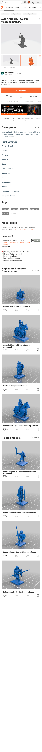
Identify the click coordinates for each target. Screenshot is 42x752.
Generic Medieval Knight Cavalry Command (16, 346)
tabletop (15, 209)
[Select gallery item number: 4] (23, 302)
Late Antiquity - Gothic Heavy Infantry (18, 592)
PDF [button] (38, 127)
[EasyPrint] (24, 2)
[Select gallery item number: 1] (18, 302)
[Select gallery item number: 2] (20, 302)
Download (22, 90)
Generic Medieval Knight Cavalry (16, 306)
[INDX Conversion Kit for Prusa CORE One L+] (21, 109)
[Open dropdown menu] (39, 18)
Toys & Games (17, 14)
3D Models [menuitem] (9, 7)
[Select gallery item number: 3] (21, 381)
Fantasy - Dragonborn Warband (15, 386)
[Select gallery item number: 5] (24, 381)
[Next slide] (39, 60)
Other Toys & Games (30, 14)
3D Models (6, 14)
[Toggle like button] (4, 310)
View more (36, 270)
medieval (24, 209)
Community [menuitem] (32, 7)
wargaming (34, 209)
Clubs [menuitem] (24, 7)
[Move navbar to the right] (40, 7)
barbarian (5, 209)
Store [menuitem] (17, 7)
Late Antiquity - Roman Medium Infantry (19, 552)
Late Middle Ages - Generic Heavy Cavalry (20, 426)
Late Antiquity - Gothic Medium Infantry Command (19, 472)
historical (5, 213)
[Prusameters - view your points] (29, 2)
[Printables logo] (2, 7)
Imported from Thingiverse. (25, 229)
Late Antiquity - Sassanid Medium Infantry (20, 512)
